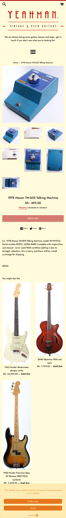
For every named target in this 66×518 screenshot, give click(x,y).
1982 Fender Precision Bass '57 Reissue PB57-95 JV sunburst (16, 476)
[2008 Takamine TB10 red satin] (49, 319)
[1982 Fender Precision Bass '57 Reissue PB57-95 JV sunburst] (16, 425)
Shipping (23, 207)
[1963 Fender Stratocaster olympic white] (16, 323)
